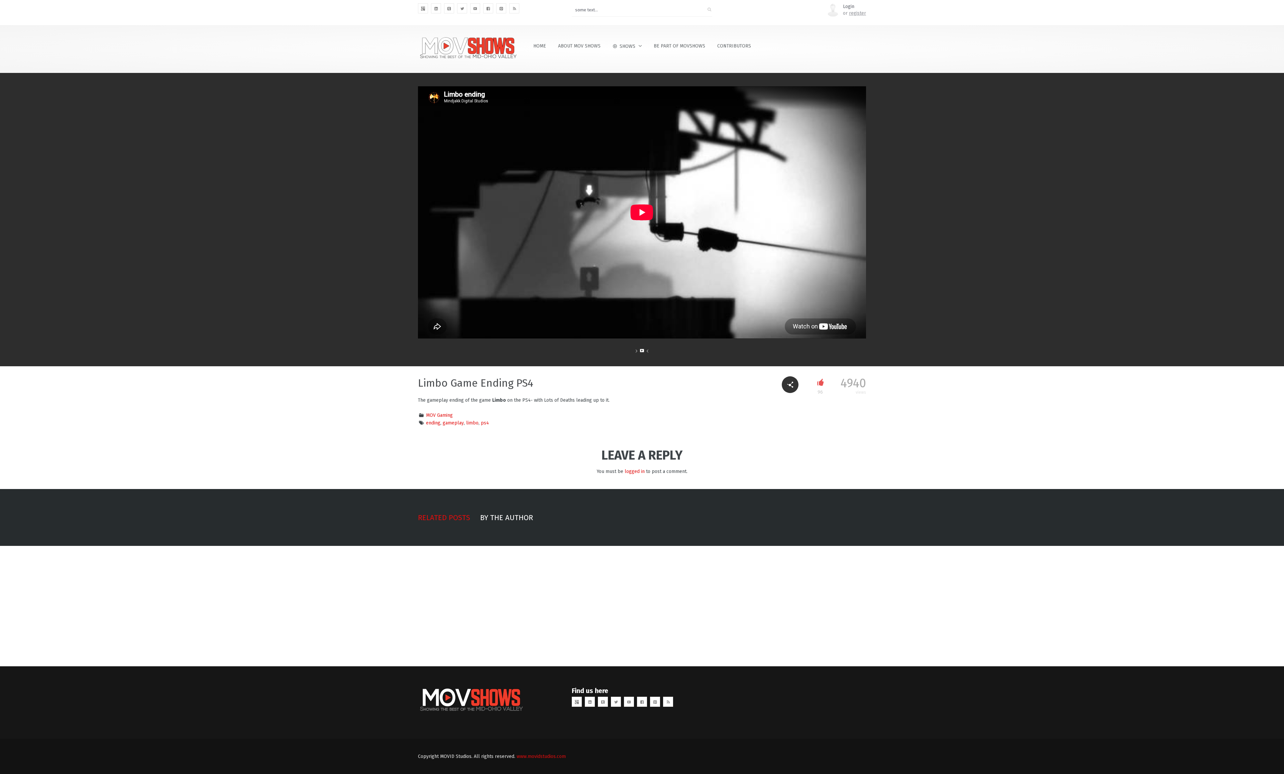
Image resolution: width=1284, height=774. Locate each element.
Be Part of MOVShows (679, 46)
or (854, 13)
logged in (635, 471)
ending (433, 423)
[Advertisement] (642, 606)
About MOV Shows (579, 46)
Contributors (734, 46)
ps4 (485, 423)
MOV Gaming (439, 415)
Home (539, 46)
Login (848, 6)
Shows (627, 46)
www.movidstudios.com (541, 756)
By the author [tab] (506, 517)
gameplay (453, 423)
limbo (472, 423)
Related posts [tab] (444, 517)
